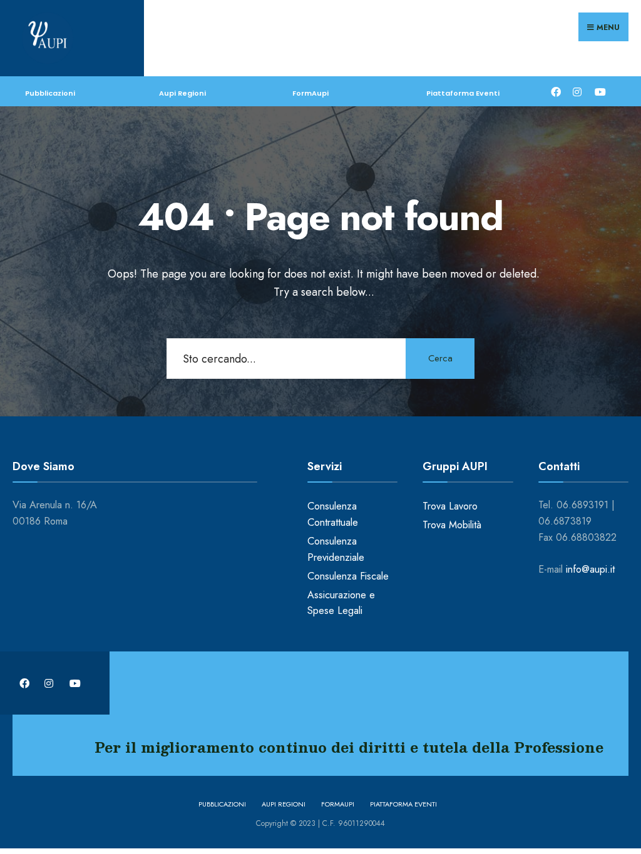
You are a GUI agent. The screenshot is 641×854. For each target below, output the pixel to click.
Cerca (440, 358)
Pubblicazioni (50, 93)
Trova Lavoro (450, 506)
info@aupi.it (590, 569)
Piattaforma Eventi (463, 93)
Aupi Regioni (182, 93)
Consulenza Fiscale (348, 576)
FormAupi (310, 93)
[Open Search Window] (621, 91)
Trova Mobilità (452, 525)
